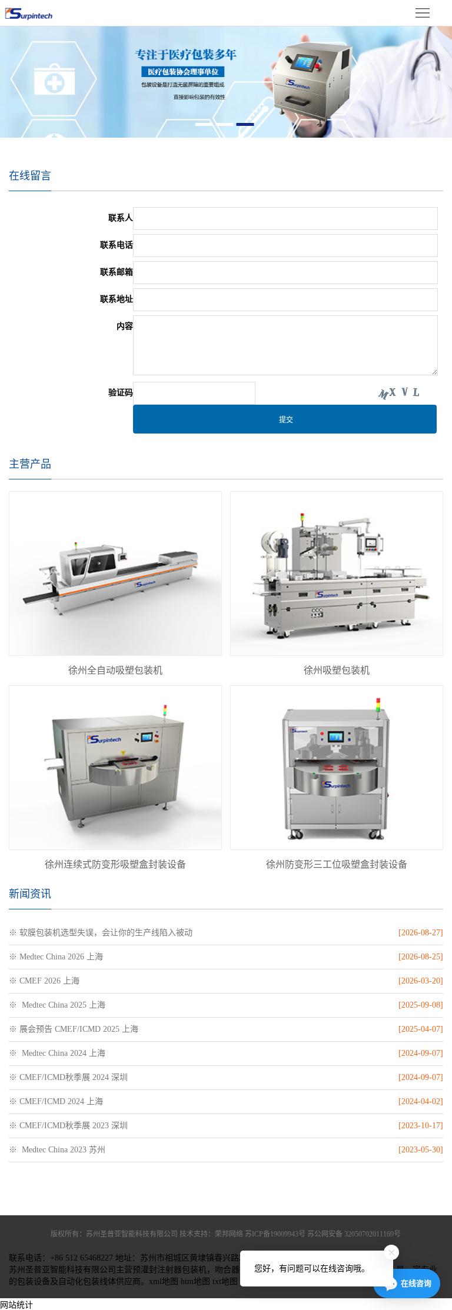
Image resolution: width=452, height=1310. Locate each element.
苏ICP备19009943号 (275, 1234)
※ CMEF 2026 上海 (44, 980)
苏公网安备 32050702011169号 (354, 1234)
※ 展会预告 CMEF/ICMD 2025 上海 (73, 1029)
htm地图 (195, 1281)
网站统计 (16, 1305)
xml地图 (163, 1281)
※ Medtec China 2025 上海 (57, 1005)
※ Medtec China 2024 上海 (57, 1053)
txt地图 (225, 1281)
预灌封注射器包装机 (169, 1269)
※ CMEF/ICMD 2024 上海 (56, 1101)
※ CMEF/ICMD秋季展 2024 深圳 (68, 1077)
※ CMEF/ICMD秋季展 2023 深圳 (68, 1125)
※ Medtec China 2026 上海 (56, 956)
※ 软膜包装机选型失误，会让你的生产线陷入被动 (100, 932)
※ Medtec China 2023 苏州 (57, 1149)
